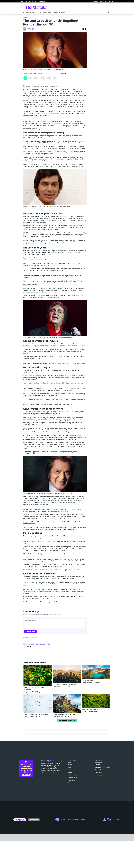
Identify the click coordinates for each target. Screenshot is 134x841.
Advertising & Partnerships (102, 767)
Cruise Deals (71, 783)
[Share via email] (83, 29)
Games (50, 12)
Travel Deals (71, 780)
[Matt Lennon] (24, 29)
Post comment (30, 631)
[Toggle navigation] (108, 12)
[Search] (111, 12)
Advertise (62, 12)
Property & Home (72, 770)
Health (32, 12)
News (27, 12)
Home (23, 12)
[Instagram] (109, 1)
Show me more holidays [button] (67, 720)
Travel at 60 (34, 1)
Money (45, 12)
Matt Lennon (30, 28)
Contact (97, 764)
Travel (56, 12)
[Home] (36, 7)
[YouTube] (112, 1)
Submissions (98, 762)
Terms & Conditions (100, 770)
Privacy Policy (99, 775)
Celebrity (31, 644)
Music (48, 644)
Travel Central (41, 1)
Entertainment (40, 644)
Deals (29, 1)
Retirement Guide (73, 777)
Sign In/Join (24, 1)
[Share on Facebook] (86, 29)
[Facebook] (107, 1)
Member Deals (72, 775)
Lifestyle (39, 12)
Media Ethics (98, 772)
